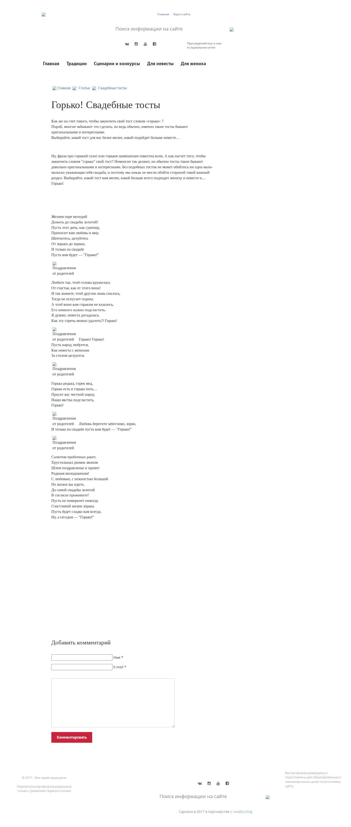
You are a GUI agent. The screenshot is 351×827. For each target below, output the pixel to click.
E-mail (118, 667)
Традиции (76, 63)
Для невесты (160, 63)
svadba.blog (242, 811)
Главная (163, 14)
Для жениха (193, 63)
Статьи (84, 88)
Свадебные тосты (112, 88)
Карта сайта (181, 14)
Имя (116, 657)
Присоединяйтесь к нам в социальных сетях (204, 45)
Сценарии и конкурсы (117, 63)
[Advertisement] (120, 580)
